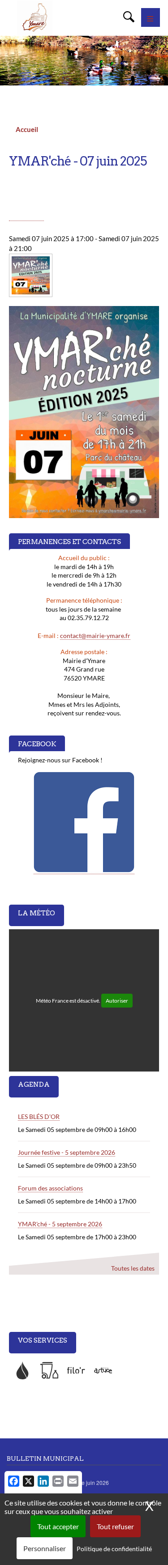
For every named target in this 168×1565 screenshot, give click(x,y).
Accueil (27, 129)
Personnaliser (44, 1548)
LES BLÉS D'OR (39, 1116)
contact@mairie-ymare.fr (95, 635)
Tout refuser (115, 1526)
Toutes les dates (133, 1268)
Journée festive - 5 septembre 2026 (66, 1152)
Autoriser (117, 1000)
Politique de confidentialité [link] (114, 1548)
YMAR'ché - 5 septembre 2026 (60, 1224)
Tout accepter (58, 1526)
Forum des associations (50, 1188)
